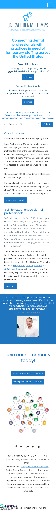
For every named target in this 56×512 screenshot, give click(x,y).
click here (28, 77)
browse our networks (15, 200)
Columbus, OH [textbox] (15, 124)
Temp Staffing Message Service (27, 265)
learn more (11, 286)
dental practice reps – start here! (28, 381)
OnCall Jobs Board (12, 269)
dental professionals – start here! (28, 373)
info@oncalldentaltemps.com (35, 466)
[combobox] (21, 124)
